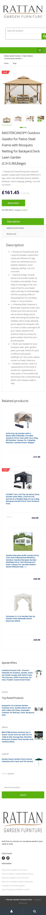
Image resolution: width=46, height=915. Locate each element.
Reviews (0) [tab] (11, 234)
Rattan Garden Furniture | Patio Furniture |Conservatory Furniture (18, 57)
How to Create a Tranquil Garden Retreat (17, 874)
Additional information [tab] (15, 228)
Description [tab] (13, 221)
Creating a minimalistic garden (13, 885)
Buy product (13, 203)
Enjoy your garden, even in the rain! (15, 878)
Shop (14, 63)
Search (23, 795)
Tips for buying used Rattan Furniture (16, 889)
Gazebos (24, 210)
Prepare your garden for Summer (14, 870)
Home (6, 63)
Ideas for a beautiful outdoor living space (17, 881)
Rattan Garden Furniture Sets (19, 899)
